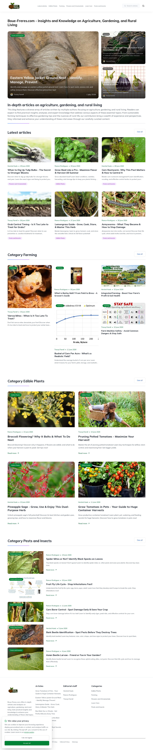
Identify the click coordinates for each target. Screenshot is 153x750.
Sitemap (75, 742)
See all (140, 132)
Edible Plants (53, 6)
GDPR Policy (53, 742)
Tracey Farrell (12, 220)
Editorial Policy (64, 742)
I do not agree (27, 738)
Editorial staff (70, 686)
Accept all (26, 743)
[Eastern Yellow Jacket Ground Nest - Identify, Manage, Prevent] (53, 64)
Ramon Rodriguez (61, 166)
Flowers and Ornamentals (74, 6)
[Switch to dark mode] (143, 6)
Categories (96, 686)
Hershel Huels (13, 166)
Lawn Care (88, 6)
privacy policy (29, 732)
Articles (39, 686)
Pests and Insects (100, 6)
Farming (62, 6)
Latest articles (42, 6)
